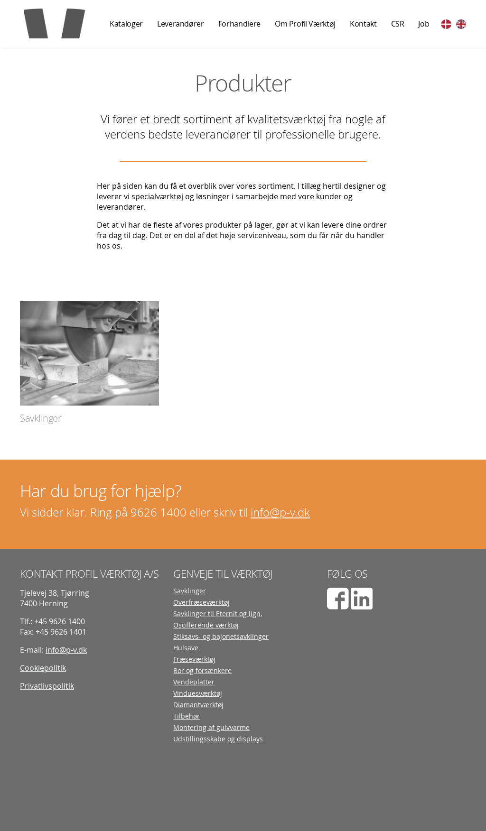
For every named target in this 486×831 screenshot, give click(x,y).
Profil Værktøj (62, 22)
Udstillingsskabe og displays (218, 739)
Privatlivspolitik (47, 686)
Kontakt (363, 23)
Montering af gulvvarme (211, 727)
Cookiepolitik (43, 668)
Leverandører (180, 23)
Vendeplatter (194, 682)
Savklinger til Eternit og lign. (217, 613)
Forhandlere (239, 23)
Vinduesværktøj (197, 693)
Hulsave (185, 648)
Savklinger (189, 591)
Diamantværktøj (198, 705)
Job (423, 23)
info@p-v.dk (280, 512)
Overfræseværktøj (201, 602)
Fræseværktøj (194, 659)
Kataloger (126, 23)
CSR (397, 23)
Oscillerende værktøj (206, 625)
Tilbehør (186, 716)
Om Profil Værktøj (305, 23)
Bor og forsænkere (202, 670)
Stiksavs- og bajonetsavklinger (221, 636)
